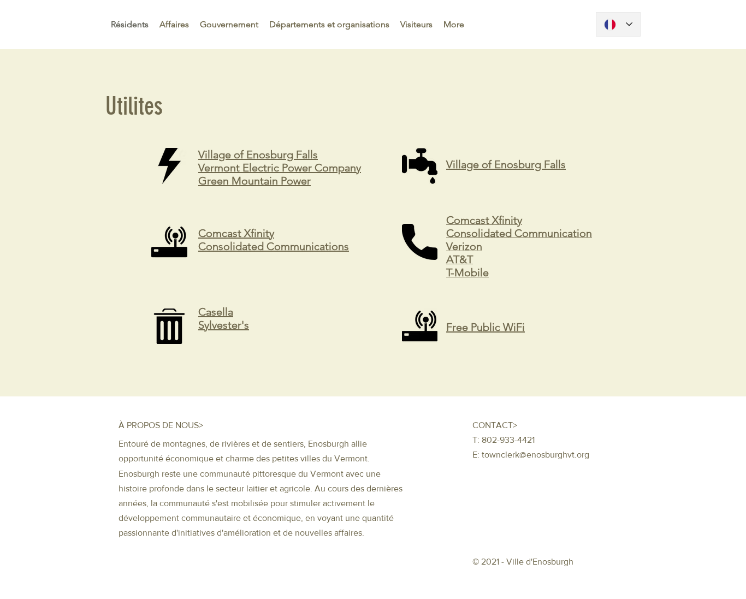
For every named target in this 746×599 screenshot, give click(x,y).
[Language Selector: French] (618, 24)
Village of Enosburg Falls (258, 154)
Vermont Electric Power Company (279, 167)
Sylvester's (223, 324)
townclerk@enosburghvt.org (535, 454)
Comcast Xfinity (236, 233)
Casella (215, 311)
